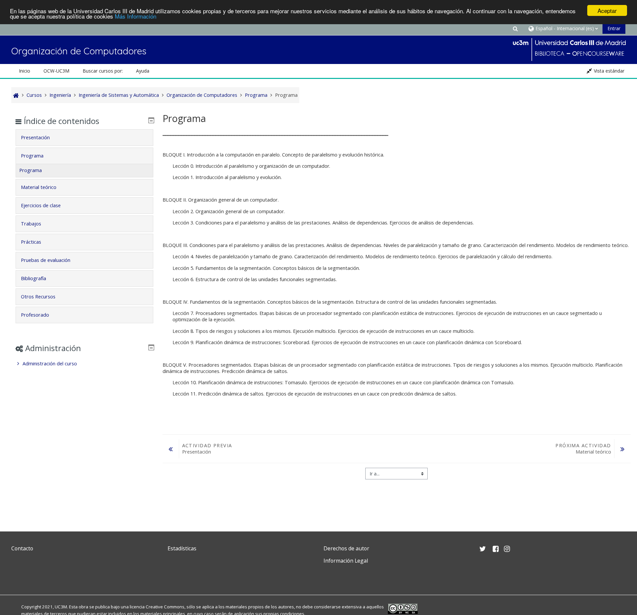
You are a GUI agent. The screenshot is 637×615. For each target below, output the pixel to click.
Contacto (22, 548)
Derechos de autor (346, 548)
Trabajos (31, 223)
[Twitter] (18, 576)
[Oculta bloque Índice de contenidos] (151, 120)
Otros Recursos (38, 296)
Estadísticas (182, 548)
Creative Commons (165, 607)
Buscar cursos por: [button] (103, 71)
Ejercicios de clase (41, 205)
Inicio (24, 71)
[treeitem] (84, 363)
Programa (32, 156)
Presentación (35, 137)
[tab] (84, 138)
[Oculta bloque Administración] (151, 347)
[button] (515, 28)
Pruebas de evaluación (45, 260)
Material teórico (38, 187)
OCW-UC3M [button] (56, 71)
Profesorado (35, 315)
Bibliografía (33, 278)
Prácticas (31, 242)
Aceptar (607, 10)
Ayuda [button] (142, 71)
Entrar (613, 28)
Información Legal (345, 560)
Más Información (135, 16)
